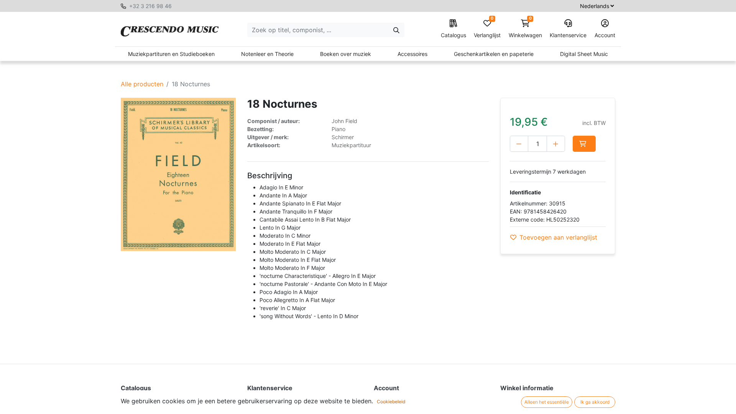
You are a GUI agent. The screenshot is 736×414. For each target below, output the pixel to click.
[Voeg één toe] (556, 144)
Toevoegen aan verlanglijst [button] (558, 237)
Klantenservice (568, 35)
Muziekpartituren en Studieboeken (171, 54)
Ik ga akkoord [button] (595, 402)
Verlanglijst (487, 29)
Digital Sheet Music (584, 54)
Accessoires (412, 54)
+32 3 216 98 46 (150, 6)
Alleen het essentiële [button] (546, 402)
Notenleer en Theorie (267, 54)
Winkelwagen (525, 29)
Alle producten (142, 84)
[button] (584, 144)
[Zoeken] (396, 30)
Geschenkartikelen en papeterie (494, 54)
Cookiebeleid (391, 401)
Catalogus (453, 35)
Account (605, 35)
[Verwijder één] (519, 144)
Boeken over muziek (345, 54)
